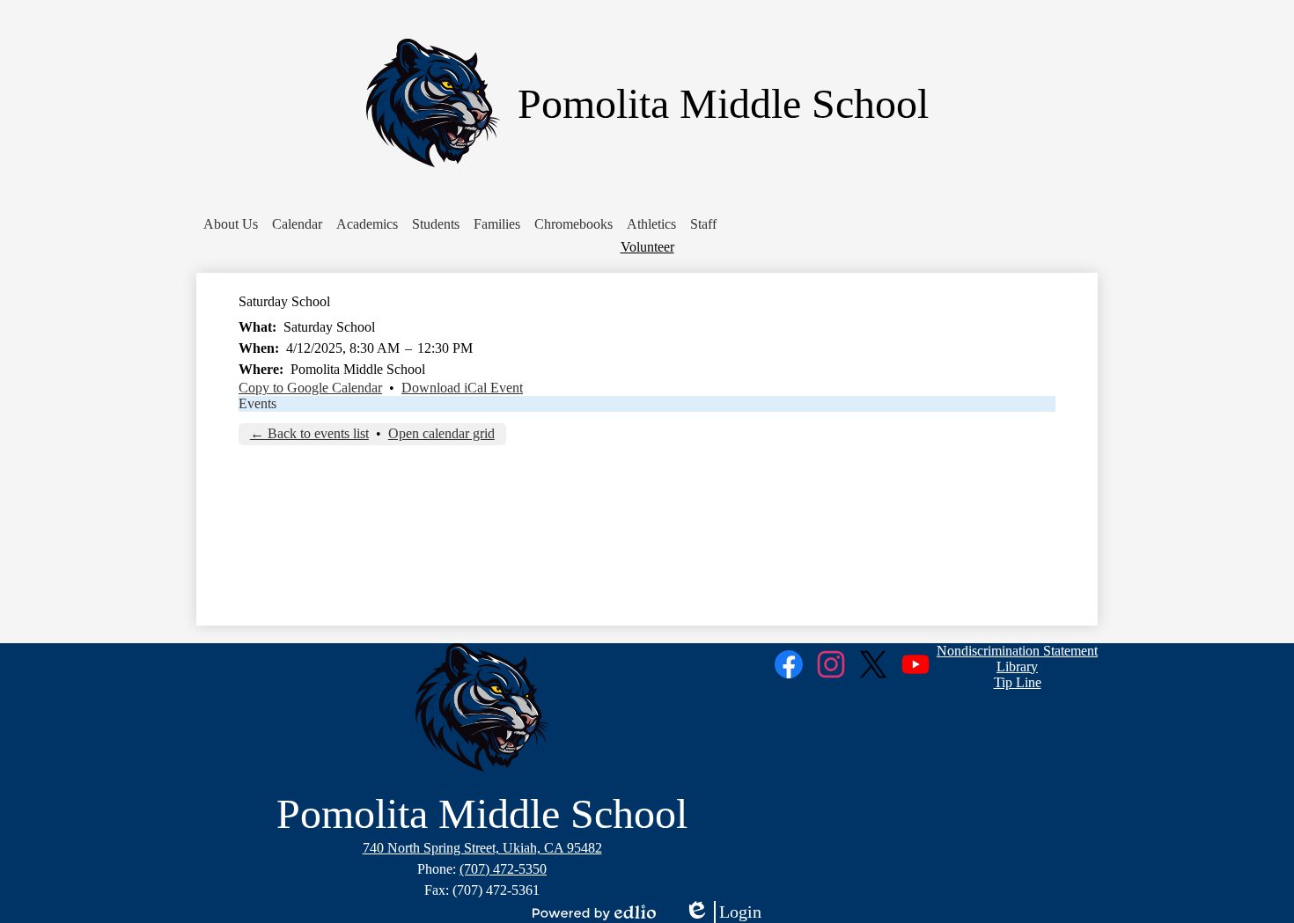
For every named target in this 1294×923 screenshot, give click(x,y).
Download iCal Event (462, 387)
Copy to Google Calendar (310, 387)
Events (257, 403)
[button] (230, 224)
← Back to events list (309, 433)
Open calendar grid (441, 433)
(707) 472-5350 (503, 868)
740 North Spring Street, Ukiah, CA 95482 (482, 847)
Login (722, 912)
